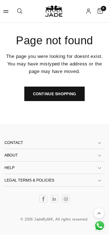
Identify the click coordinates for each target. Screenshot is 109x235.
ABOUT (11, 155)
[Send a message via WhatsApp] (99, 225)
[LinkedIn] (54, 199)
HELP (9, 167)
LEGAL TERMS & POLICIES (29, 180)
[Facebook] (43, 199)
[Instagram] (66, 199)
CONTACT (13, 142)
